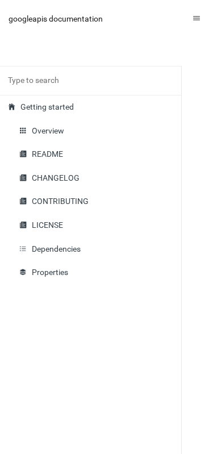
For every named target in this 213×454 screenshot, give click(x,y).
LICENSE (47, 225)
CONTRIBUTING (60, 201)
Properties (50, 272)
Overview (48, 131)
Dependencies (56, 249)
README (47, 154)
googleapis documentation (56, 18)
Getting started (47, 107)
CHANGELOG (56, 178)
